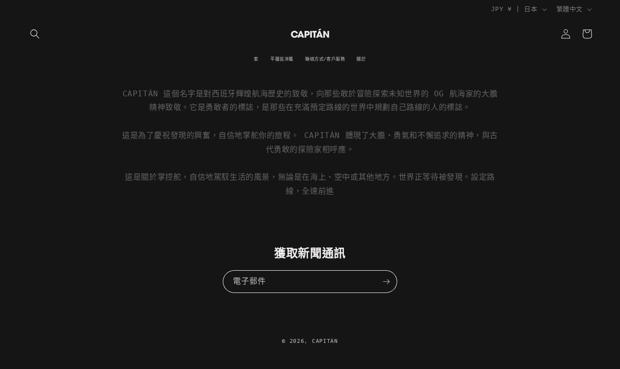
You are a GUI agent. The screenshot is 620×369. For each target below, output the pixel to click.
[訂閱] (386, 281)
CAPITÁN (325, 341)
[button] (35, 34)
